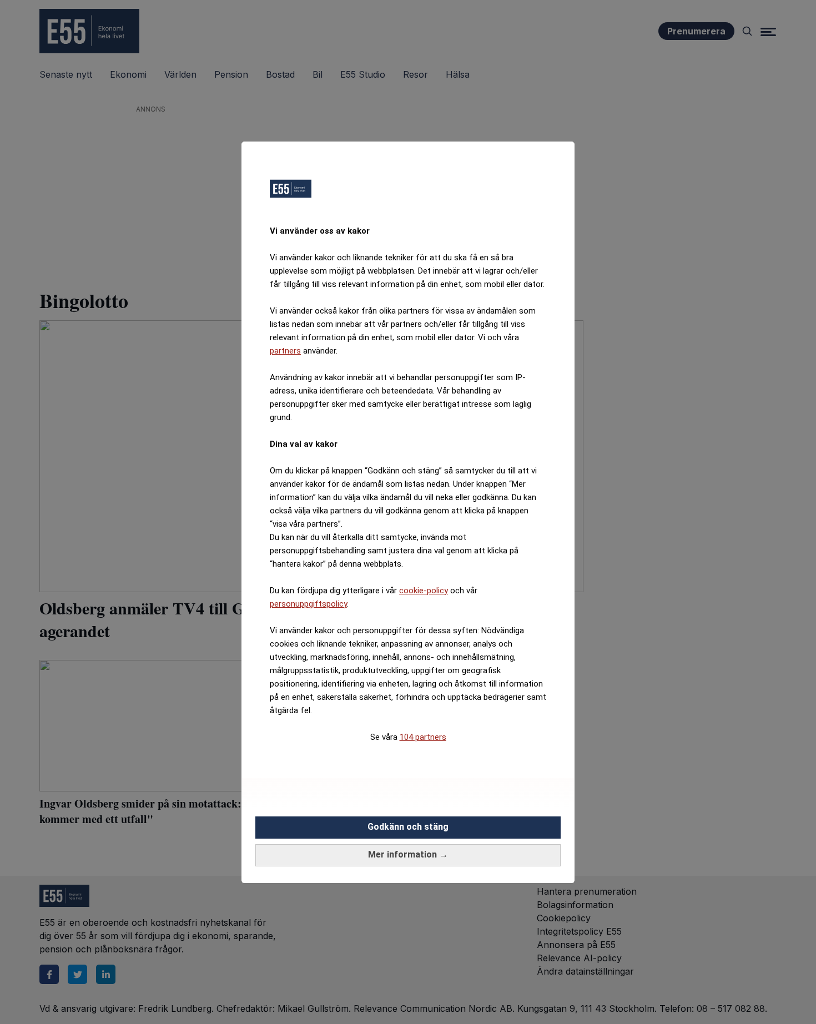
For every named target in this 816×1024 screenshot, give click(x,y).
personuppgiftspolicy (308, 604)
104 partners (423, 737)
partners (285, 351)
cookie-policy (423, 591)
